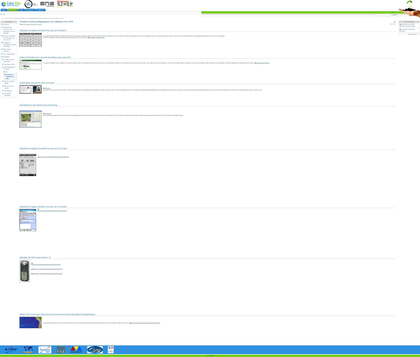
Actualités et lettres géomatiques (9, 60)
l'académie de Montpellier (97, 37)
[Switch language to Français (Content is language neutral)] (395, 24)
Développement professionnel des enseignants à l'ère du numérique (9, 30)
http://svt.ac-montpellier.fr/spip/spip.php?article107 (52, 211)
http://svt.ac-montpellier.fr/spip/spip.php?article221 (47, 269)
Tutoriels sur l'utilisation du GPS (10, 76)
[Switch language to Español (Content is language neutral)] (393, 24)
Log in (393, 12)
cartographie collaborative (7, 94)
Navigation (9, 22)
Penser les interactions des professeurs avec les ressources (9, 37)
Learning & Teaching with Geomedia (407, 30)
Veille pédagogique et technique (35, 18)
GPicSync (47, 88)
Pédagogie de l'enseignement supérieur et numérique (9, 44)
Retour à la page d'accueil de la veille (30, 24)
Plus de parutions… (413, 34)
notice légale (210, 355)
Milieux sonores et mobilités (9, 87)
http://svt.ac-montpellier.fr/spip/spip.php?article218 (46, 264)
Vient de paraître (409, 22)
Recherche (12, 10)
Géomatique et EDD (9, 64)
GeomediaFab (8, 91)
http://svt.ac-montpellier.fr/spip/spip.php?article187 (47, 273)
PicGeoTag (48, 113)
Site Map (2, 14)
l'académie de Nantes (262, 63)
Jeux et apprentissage (9, 54)
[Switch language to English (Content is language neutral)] (391, 24)
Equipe (21, 10)
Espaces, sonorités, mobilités (9, 82)
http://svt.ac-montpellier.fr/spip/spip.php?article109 (54, 157)
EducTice (11, 4)
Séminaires (40, 10)
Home (3, 10)
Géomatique (23, 18)
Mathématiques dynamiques (7, 50)
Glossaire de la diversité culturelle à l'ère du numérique (407, 25)
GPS (45, 18)
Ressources (30, 10)
